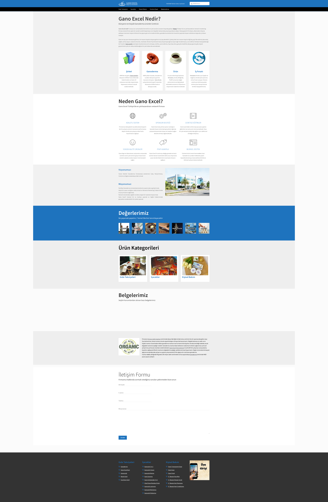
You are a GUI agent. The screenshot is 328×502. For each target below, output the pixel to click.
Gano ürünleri (134, 75)
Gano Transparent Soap (175, 466)
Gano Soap (171, 470)
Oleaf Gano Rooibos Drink (152, 483)
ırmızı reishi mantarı (154, 339)
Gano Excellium (125, 470)
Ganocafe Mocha (149, 473)
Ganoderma (124, 466)
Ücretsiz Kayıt (154, 9)
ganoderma (193, 354)
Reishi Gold (124, 476)
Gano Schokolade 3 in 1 (151, 480)
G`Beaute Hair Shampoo (175, 483)
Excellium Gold (125, 480)
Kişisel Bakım (143, 9)
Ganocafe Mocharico (150, 490)
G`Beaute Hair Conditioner (176, 486)
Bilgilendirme (165, 9)
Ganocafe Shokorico (150, 493)
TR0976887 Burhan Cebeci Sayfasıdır (175, 3)
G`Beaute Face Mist (174, 476)
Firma (175, 29)
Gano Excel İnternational (176, 348)
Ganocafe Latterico (150, 486)
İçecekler (133, 9)
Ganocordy (124, 473)
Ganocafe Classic (149, 470)
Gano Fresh (171, 473)
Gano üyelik (129, 44)
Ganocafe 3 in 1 (148, 466)
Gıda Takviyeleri (123, 9)
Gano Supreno (148, 476)
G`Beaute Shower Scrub (175, 480)
